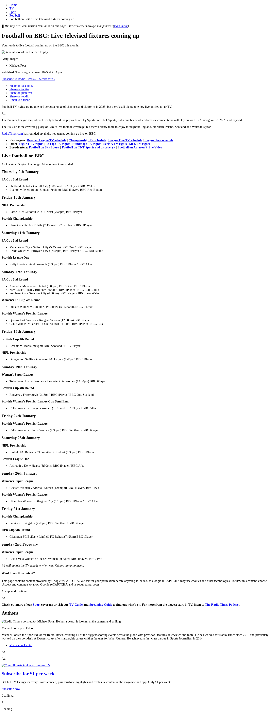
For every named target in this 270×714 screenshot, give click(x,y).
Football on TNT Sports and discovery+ (88, 147)
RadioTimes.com (12, 133)
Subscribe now (11, 688)
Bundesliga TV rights (86, 143)
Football (14, 15)
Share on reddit (18, 96)
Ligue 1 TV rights (31, 143)
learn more (121, 26)
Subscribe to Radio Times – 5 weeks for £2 (28, 79)
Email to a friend (19, 100)
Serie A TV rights (115, 143)
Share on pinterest (20, 92)
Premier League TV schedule (46, 140)
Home (13, 5)
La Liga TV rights (57, 143)
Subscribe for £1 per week (28, 673)
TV (11, 8)
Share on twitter (19, 89)
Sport (12, 12)
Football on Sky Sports (44, 147)
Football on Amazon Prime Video (140, 147)
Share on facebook (21, 85)
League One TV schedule (125, 140)
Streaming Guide (100, 604)
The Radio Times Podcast (222, 604)
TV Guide (76, 604)
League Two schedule (158, 140)
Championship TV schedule (87, 140)
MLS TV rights (139, 143)
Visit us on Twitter (20, 645)
